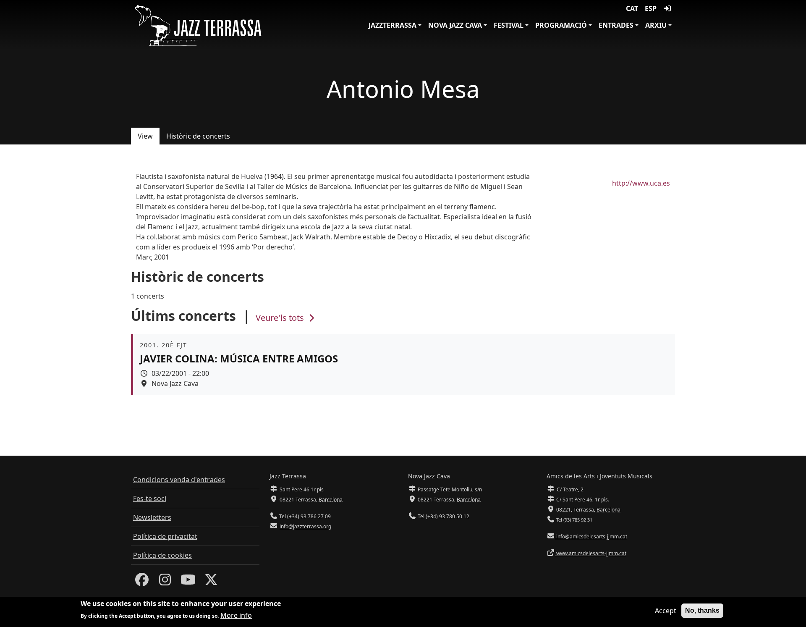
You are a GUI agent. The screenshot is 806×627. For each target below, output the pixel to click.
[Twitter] (211, 582)
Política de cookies (162, 555)
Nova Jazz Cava (455, 25)
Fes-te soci (149, 498)
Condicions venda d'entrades (179, 479)
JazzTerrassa (392, 25)
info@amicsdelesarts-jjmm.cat (591, 536)
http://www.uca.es (641, 183)
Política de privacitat (165, 536)
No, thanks (702, 610)
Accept (665, 610)
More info (236, 615)
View (145, 136)
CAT (632, 8)
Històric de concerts (198, 136)
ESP (651, 8)
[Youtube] (188, 582)
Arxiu (656, 25)
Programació (561, 25)
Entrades (616, 25)
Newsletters (152, 517)
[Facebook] (141, 582)
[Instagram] (165, 582)
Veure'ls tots (281, 317)
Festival (508, 25)
